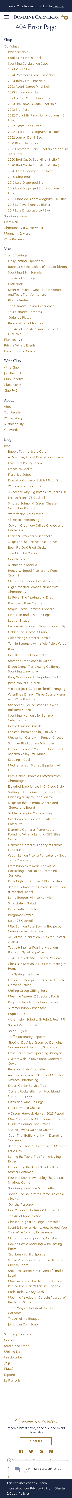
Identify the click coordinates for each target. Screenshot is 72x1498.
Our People (12, 412)
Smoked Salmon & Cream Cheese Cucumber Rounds (32, 505)
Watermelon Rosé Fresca (26, 513)
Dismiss (60, 1488)
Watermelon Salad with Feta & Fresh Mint (38, 1019)
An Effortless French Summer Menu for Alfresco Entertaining (35, 1077)
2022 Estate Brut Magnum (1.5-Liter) (34, 131)
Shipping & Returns (18, 1334)
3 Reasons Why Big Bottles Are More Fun (37, 491)
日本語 (9, 1368)
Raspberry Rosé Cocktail (25, 603)
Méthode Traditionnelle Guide (29, 660)
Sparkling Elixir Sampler (25, 272)
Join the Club (13, 373)
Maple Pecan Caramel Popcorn (31, 608)
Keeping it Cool (19, 759)
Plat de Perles (18, 300)
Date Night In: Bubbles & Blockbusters (35, 881)
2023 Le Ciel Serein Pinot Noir (29, 98)
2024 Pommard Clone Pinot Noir (31, 75)
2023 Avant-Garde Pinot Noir (29, 86)
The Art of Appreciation (25, 1216)
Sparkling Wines (15, 216)
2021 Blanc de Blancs (23, 143)
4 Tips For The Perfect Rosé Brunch (33, 541)
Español (10, 1374)
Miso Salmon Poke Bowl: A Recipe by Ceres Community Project (34, 928)
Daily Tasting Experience (26, 260)
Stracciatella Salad (22, 903)
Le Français (12, 1380)
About (8, 406)
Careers (10, 1340)
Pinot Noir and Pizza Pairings (29, 614)
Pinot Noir (11, 221)
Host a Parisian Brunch (24, 726)
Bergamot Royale (20, 914)
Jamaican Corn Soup (23, 1324)
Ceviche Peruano (20, 1204)
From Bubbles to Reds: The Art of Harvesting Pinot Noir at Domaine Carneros (32, 870)
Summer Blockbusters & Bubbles (31, 743)
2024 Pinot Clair (19, 69)
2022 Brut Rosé (18, 109)
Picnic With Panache (23, 909)
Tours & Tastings (15, 255)
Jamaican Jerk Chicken (24, 682)
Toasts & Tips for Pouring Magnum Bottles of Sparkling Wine (33, 949)
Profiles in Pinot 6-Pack (25, 57)
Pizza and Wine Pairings (25, 1101)
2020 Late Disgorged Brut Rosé (30, 171)
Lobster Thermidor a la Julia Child (32, 731)
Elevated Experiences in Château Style (36, 786)
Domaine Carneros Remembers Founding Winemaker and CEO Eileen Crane (35, 834)
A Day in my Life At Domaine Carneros (36, 457)
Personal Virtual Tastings (26, 323)
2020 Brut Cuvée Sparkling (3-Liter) (33, 159)
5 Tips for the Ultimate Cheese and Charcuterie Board (33, 805)
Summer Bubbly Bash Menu (28, 1007)
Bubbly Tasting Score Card (27, 451)
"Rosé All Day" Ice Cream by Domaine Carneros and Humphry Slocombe (35, 1044)
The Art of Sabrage (22, 278)
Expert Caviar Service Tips (27, 1085)
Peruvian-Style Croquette (26, 1069)
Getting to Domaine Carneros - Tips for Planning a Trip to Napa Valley (36, 794)
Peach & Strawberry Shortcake (30, 536)
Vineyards (11, 429)
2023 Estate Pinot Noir (24, 92)
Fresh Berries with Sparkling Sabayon (35, 1053)
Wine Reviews (14, 239)
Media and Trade (16, 1345)
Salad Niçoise (18, 1030)
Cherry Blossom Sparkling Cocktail (33, 1238)
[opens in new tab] (21, 1451)
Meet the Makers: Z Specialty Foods (33, 996)
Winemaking (13, 418)
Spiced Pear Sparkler (23, 1025)
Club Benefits (13, 378)
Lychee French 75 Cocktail (26, 497)
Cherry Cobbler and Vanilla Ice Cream (35, 581)
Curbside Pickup (20, 317)
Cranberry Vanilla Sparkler (27, 1254)
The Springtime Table (23, 974)
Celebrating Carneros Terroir (29, 637)
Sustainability (14, 423)
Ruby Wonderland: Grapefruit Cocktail (35, 677)
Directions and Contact (20, 351)
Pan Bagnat (16, 649)
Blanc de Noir (18, 51)
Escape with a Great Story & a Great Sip (37, 626)
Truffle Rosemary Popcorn (27, 1036)
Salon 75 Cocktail (20, 920)
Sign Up (36, 1441)
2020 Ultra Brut (19, 176)
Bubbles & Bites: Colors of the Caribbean (37, 266)
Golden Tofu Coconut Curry (27, 632)
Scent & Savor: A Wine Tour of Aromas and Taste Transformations (35, 292)
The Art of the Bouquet (24, 1318)
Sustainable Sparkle (22, 564)
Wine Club (11, 367)
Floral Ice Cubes (19, 474)
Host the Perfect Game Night (28, 655)
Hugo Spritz (16, 1013)
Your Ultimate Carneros (25, 311)
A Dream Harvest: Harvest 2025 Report (36, 1113)
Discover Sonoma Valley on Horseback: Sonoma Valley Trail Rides (36, 751)
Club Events (12, 384)
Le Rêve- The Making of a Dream (32, 597)
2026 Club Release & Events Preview (34, 958)
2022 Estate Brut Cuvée (24, 125)
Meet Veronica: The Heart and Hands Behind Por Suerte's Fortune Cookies (35, 1283)
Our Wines (11, 46)
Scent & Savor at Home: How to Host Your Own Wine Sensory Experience (37, 1229)
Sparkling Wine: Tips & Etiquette (31, 1188)
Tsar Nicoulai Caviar (22, 553)
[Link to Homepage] (36, 17)
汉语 (7, 1363)
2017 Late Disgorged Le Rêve (29, 210)
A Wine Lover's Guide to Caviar (30, 1129)
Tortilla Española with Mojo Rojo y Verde (37, 643)
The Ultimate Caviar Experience (31, 306)
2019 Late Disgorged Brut (26, 182)
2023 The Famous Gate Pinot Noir (32, 103)
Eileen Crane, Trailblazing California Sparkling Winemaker (34, 668)
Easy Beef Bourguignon (25, 463)
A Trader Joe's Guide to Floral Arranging (36, 688)
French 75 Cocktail (21, 468)
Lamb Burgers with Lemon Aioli (30, 897)
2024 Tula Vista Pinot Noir (26, 80)
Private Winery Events (19, 345)
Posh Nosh (15, 283)
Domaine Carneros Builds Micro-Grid (35, 480)
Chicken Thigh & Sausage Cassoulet (34, 1221)
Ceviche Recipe (19, 559)
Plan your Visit (14, 339)
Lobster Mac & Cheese (24, 1107)
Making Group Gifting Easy (27, 990)
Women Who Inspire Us (24, 486)
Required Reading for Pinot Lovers (33, 1002)
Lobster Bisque (18, 620)
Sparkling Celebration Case (28, 63)
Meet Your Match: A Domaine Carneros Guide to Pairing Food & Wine (36, 1121)
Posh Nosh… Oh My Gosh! (26, 1291)
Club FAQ (11, 390)
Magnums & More (17, 233)
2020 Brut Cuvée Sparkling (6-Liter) (33, 165)
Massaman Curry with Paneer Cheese (35, 737)
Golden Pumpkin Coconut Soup (30, 813)
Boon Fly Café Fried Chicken (28, 547)
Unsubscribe (13, 1357)
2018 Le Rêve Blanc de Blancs (29, 204)
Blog (7, 445)
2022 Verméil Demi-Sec (25, 137)
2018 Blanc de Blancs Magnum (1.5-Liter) (37, 198)
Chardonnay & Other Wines (24, 227)
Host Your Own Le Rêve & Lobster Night (36, 1210)
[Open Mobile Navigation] (6, 17)
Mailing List (12, 1351)
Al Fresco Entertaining (23, 519)
